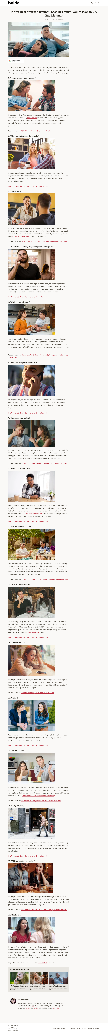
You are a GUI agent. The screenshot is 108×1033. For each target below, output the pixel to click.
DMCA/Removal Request (73, 1028)
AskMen (34, 1007)
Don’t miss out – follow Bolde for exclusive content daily (28, 186)
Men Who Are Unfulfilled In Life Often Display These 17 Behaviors (44, 910)
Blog (58, 1028)
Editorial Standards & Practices (90, 1028)
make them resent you (34, 513)
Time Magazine (33, 632)
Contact (63, 1028)
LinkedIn (35, 1009)
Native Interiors (41, 1007)
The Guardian (32, 118)
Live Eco (51, 1007)
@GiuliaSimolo (56, 1009)
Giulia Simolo (51, 20)
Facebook (27, 1009)
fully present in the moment (21, 236)
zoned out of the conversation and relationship (38, 795)
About (54, 1028)
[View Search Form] (92, 3)
